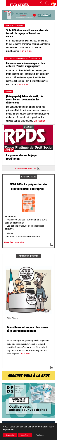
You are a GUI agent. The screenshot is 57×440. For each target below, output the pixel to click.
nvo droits (19, 5)
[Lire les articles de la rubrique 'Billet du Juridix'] (52, 368)
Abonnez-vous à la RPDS (28, 376)
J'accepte (10, 435)
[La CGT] (53, 3)
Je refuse (25, 435)
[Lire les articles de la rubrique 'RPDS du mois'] (52, 244)
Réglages (40, 435)
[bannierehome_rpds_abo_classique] (28, 400)
